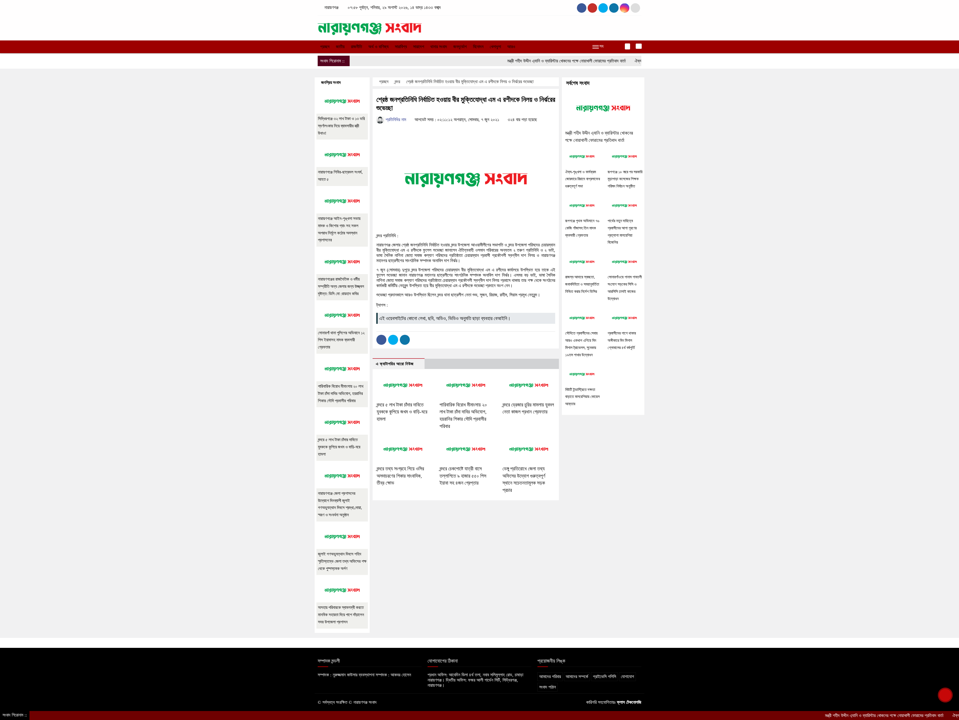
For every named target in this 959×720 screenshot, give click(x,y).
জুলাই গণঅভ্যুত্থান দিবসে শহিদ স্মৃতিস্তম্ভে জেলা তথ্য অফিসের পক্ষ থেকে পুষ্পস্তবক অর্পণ (342, 561)
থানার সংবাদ (438, 46)
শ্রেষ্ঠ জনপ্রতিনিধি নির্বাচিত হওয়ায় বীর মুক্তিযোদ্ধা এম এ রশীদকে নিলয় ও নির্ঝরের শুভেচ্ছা (469, 81)
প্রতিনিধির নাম (395, 119)
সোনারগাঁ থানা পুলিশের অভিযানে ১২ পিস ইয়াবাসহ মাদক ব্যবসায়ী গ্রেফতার (341, 340)
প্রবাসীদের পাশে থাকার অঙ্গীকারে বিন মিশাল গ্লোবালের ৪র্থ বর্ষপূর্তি (622, 340)
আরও (511, 46)
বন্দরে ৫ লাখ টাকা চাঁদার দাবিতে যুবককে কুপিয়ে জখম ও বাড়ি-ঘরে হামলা (402, 412)
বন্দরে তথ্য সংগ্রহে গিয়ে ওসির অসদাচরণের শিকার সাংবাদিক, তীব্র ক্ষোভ (400, 476)
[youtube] (624, 8)
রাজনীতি (356, 46)
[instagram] (603, 8)
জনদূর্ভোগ (460, 46)
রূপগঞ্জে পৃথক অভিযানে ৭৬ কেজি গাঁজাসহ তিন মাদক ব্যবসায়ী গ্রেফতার (582, 228)
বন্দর (397, 81)
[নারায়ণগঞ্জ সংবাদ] (370, 26)
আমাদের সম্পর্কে (577, 676)
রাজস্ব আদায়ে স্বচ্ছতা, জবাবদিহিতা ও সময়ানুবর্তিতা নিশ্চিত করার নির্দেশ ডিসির (582, 284)
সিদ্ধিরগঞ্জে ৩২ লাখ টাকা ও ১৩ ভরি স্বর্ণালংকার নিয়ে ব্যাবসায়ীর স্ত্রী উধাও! (341, 126)
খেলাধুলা (495, 46)
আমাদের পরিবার (550, 676)
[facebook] (581, 8)
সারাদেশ (418, 46)
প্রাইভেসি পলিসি (604, 676)
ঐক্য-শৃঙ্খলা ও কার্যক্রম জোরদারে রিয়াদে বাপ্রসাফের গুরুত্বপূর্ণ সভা (582, 179)
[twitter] (592, 8)
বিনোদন (478, 46)
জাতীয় (340, 46)
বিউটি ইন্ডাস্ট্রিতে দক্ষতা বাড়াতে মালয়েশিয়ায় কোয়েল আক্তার (582, 396)
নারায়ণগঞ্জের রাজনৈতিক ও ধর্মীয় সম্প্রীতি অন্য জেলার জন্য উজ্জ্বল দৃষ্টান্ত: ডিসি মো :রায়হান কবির (341, 286)
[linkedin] (614, 8)
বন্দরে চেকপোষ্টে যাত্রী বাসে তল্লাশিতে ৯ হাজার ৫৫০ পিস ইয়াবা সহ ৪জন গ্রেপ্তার (463, 476)
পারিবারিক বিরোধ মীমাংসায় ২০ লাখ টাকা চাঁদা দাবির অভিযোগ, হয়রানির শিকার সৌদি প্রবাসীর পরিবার (340, 393)
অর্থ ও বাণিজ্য (378, 46)
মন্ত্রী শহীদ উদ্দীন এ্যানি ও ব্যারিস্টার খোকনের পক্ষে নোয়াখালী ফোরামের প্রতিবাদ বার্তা (537, 60)
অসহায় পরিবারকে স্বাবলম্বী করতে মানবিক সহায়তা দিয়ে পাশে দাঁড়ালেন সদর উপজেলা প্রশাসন (341, 614)
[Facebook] (381, 340)
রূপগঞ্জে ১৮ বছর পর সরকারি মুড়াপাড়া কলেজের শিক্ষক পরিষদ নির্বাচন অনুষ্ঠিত (625, 179)
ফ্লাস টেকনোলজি (629, 702)
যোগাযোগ (627, 676)
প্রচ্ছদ (325, 46)
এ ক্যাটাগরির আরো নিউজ (395, 363)
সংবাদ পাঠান (547, 687)
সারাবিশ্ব (401, 46)
